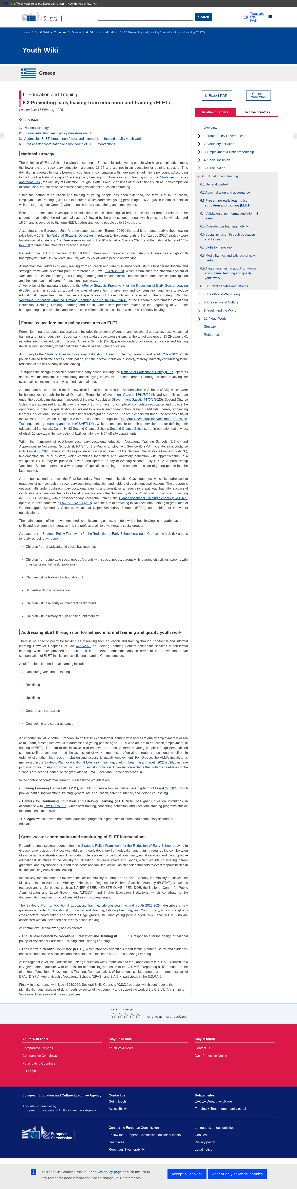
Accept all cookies (187, 1174)
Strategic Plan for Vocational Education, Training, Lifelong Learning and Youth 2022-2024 (112, 354)
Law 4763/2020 (38, 451)
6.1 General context (216, 184)
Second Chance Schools (128, 428)
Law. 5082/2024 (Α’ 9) (76, 503)
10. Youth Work (215, 318)
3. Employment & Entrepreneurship (229, 152)
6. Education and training (102, 32)
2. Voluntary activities (219, 144)
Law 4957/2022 (55, 806)
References (212, 334)
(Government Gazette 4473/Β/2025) (137, 399)
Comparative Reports (37, 1048)
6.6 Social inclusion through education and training (230, 237)
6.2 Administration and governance (1, 136)
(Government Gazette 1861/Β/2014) (129, 394)
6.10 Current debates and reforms (226, 286)
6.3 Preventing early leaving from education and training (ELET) (228, 203)
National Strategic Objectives (73, 235)
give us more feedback (169, 1016)
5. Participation (214, 168)
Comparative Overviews (39, 1055)
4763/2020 (83, 646)
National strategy (36, 128)
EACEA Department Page (213, 1101)
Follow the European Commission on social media (145, 1135)
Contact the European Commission (134, 1127)
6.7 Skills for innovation (219, 247)
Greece (76, 32)
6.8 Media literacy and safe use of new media (230, 258)
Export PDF (218, 95)
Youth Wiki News (121, 1048)
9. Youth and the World (220, 310)
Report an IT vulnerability (127, 1149)
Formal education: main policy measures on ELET (60, 133)
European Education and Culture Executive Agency (61, 1095)
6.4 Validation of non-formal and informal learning (295, 136)
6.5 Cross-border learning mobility (227, 226)
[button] (245, 16)
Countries (60, 32)
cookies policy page (106, 1172)
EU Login (29, 1071)
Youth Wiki (42, 32)
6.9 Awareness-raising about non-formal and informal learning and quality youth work (231, 273)
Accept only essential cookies (237, 1174)
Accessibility (118, 1108)
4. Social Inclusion (217, 160)
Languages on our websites (214, 1127)
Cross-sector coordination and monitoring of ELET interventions (69, 144)
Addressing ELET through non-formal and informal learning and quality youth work (83, 138)
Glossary (210, 326)
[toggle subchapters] (199, 136)
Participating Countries (38, 1063)
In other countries (257, 112)
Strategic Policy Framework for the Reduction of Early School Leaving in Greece (100, 533)
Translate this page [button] (257, 17)
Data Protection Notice (211, 1055)
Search (203, 17)
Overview (210, 128)
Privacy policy (205, 1142)
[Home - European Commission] (44, 16)
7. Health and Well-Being (222, 294)
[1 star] (114, 1015)
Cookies (201, 1135)
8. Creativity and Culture (221, 302)
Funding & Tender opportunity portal (220, 1108)
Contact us (202, 1048)
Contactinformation (258, 95)
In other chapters (215, 112)
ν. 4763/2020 (114, 271)
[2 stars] (117, 1015)
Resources (116, 1142)
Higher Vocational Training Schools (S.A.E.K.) (153, 498)
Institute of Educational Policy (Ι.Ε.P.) (147, 372)
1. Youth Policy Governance (224, 136)
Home (26, 32)
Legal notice (203, 1149)
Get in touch (117, 1101)
